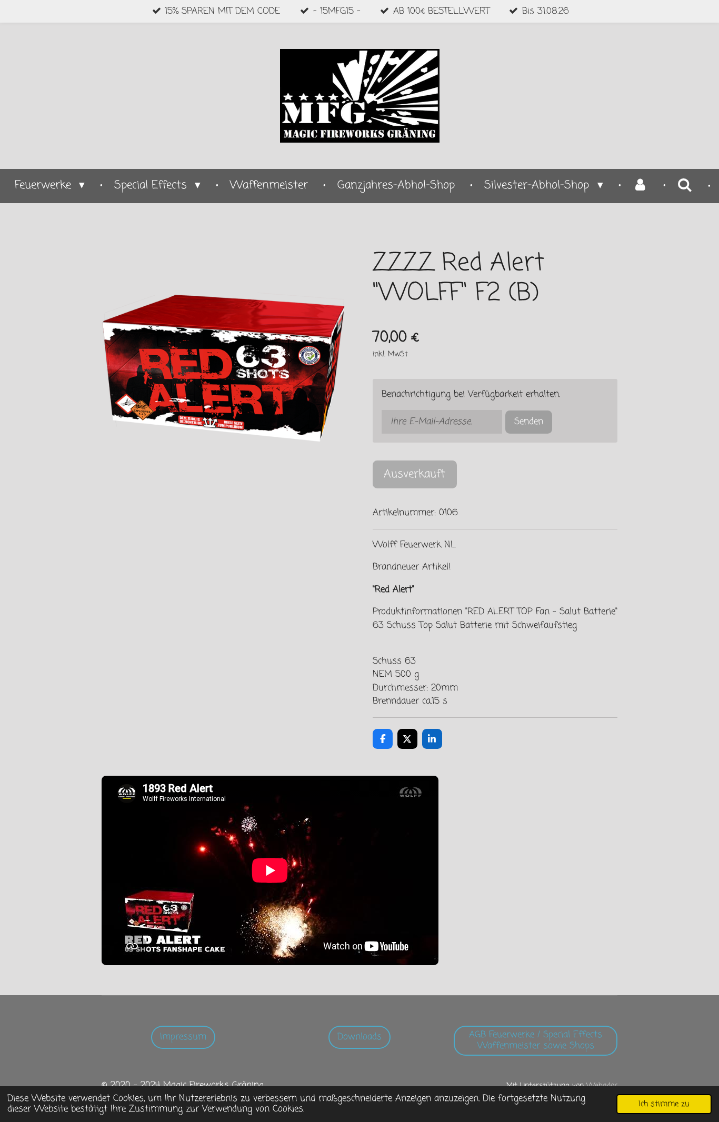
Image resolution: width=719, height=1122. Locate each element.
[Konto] (640, 185)
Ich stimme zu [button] (664, 1104)
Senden (528, 421)
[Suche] (685, 185)
